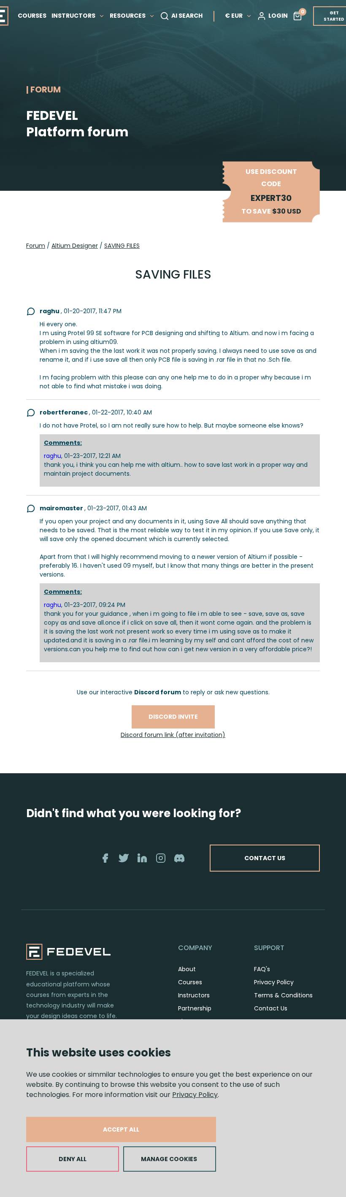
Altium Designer (74, 245)
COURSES (32, 15)
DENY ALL (72, 1159)
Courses (190, 982)
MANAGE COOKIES (169, 1159)
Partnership (194, 1008)
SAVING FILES (122, 245)
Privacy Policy (195, 1095)
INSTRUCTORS (74, 15)
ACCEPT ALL (121, 1129)
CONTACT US (264, 858)
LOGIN (278, 15)
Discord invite (173, 716)
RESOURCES (128, 15)
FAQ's (262, 969)
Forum (35, 245)
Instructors (194, 995)
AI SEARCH (187, 15)
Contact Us (270, 1008)
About (187, 969)
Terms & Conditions (283, 995)
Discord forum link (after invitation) (173, 735)
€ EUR (234, 15)
